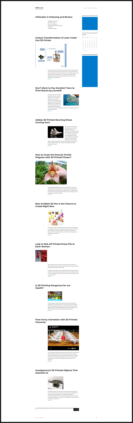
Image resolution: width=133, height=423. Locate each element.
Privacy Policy (42, 417)
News (86, 8)
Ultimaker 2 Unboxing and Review (53, 17)
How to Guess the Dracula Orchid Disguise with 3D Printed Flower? (53, 156)
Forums (95, 8)
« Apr (85, 50)
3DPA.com (39, 8)
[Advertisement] (90, 23)
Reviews (90, 8)
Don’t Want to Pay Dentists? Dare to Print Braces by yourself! (54, 89)
